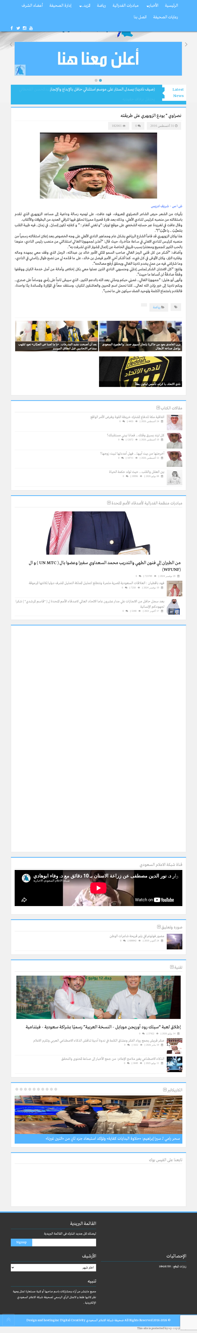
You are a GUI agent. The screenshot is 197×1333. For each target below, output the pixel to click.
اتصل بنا (140, 17)
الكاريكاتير (174, 1090)
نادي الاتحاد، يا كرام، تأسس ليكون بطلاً (157, 384)
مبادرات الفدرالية (126, 5)
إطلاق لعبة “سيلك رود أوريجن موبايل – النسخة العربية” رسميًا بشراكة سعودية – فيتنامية (103, 1027)
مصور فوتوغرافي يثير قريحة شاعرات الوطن (137, 936)
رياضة (101, 5)
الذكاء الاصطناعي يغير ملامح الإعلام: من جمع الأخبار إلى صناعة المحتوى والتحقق (112, 1059)
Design (31, 1320)
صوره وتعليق (171, 927)
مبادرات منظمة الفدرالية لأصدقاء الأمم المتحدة (146, 503)
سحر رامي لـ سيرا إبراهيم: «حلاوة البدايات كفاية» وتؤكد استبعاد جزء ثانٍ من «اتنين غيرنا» (113, 1138)
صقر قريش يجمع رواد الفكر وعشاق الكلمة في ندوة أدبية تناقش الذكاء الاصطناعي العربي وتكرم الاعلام (98, 1040)
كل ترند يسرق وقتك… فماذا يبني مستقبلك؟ (135, 435)
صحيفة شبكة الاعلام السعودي (104, 1320)
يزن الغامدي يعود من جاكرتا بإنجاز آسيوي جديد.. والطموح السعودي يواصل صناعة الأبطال (141, 346)
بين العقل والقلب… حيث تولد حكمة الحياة (136, 472)
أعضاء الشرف (32, 5)
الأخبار (153, 5)
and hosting (46, 1320)
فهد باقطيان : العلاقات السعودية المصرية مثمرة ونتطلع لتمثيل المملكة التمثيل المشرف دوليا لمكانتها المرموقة (96, 583)
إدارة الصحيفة (60, 5)
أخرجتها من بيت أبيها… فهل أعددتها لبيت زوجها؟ (132, 453)
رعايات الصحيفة (165, 17)
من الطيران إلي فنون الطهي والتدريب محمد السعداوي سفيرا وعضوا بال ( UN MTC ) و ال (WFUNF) (105, 566)
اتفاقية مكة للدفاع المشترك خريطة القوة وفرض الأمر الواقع (127, 417)
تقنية (177, 967)
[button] (96, 80)
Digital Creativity (72, 1320)
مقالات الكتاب (171, 408)
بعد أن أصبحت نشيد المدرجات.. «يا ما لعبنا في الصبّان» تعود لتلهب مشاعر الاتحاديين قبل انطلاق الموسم (57, 346)
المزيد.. (86, 5)
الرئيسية (171, 5)
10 (16, 1089)
